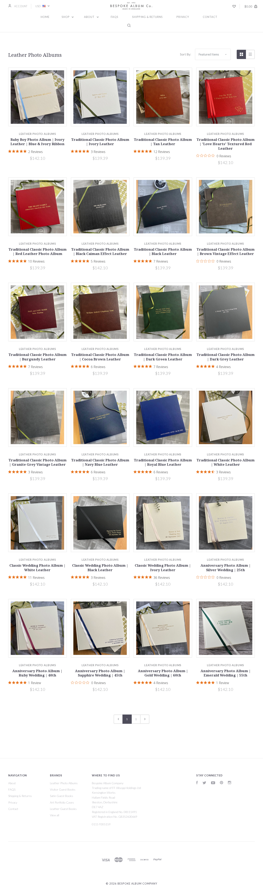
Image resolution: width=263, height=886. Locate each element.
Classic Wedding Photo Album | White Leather (37, 567)
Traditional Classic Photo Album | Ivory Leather (100, 142)
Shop (66, 17)
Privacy (182, 17)
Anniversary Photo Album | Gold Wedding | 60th (163, 673)
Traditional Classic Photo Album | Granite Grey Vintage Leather (37, 462)
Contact (210, 17)
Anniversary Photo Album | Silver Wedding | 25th (226, 567)
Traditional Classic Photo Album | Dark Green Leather (163, 357)
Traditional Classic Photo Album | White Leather (225, 462)
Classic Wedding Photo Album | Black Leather (100, 567)
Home (45, 17)
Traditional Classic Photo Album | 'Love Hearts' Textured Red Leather (225, 144)
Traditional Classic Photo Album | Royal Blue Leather (163, 462)
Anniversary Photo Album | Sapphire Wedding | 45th (100, 673)
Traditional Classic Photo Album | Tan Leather (163, 142)
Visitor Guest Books (62, 789)
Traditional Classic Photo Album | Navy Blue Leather (100, 462)
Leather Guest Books (63, 809)
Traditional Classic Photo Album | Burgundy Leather (37, 357)
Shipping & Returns (147, 17)
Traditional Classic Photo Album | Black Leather (163, 251)
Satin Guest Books (61, 796)
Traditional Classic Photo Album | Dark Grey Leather (225, 357)
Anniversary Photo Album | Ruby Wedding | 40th (37, 673)
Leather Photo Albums (64, 783)
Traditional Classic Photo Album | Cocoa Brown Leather (100, 357)
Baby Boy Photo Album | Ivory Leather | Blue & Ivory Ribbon (37, 142)
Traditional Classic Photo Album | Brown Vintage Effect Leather (225, 251)
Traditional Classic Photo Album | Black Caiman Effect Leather (100, 251)
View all (54, 815)
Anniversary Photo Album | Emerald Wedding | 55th (226, 673)
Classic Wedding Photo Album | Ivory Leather (163, 567)
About (89, 17)
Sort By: (185, 54)
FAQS (114, 17)
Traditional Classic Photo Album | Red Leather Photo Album (37, 251)
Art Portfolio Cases (62, 802)
